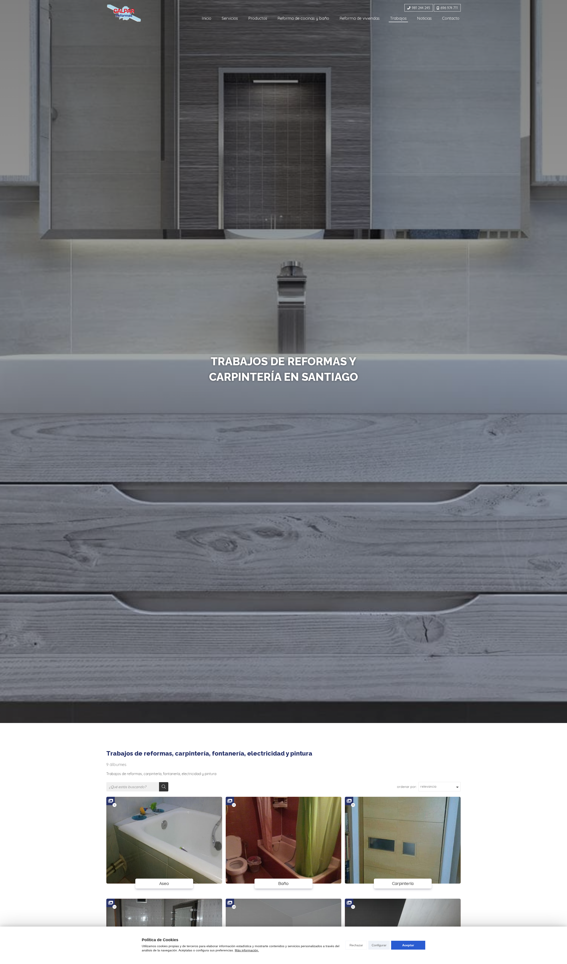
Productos (257, 18)
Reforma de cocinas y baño (303, 18)
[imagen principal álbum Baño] (284, 840)
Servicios (230, 18)
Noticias (424, 18)
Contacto (450, 18)
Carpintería (403, 883)
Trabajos (398, 18)
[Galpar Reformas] (124, 13)
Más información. (247, 950)
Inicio (206, 18)
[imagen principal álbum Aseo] (164, 840)
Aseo (164, 883)
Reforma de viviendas (360, 18)
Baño (283, 883)
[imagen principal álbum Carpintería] (403, 840)
